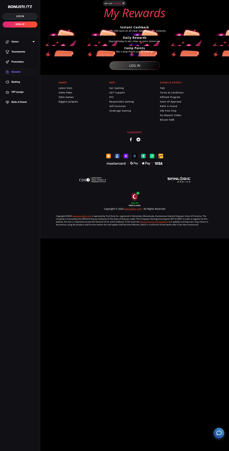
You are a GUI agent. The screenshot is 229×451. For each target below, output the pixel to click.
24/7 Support (117, 92)
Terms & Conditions (172, 92)
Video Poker (66, 92)
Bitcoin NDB (167, 119)
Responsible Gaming (121, 101)
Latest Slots (65, 88)
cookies (117, 3)
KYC (111, 97)
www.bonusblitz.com (81, 216)
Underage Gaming (120, 110)
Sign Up (20, 24)
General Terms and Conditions (154, 221)
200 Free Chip (168, 110)
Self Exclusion (117, 106)
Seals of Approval (170, 101)
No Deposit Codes (170, 115)
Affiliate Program (170, 97)
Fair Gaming (116, 88)
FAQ (162, 88)
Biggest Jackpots (68, 101)
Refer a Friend (168, 106)
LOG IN (20, 16)
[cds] (92, 180)
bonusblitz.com (132, 208)
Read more (135, 34)
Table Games (66, 97)
